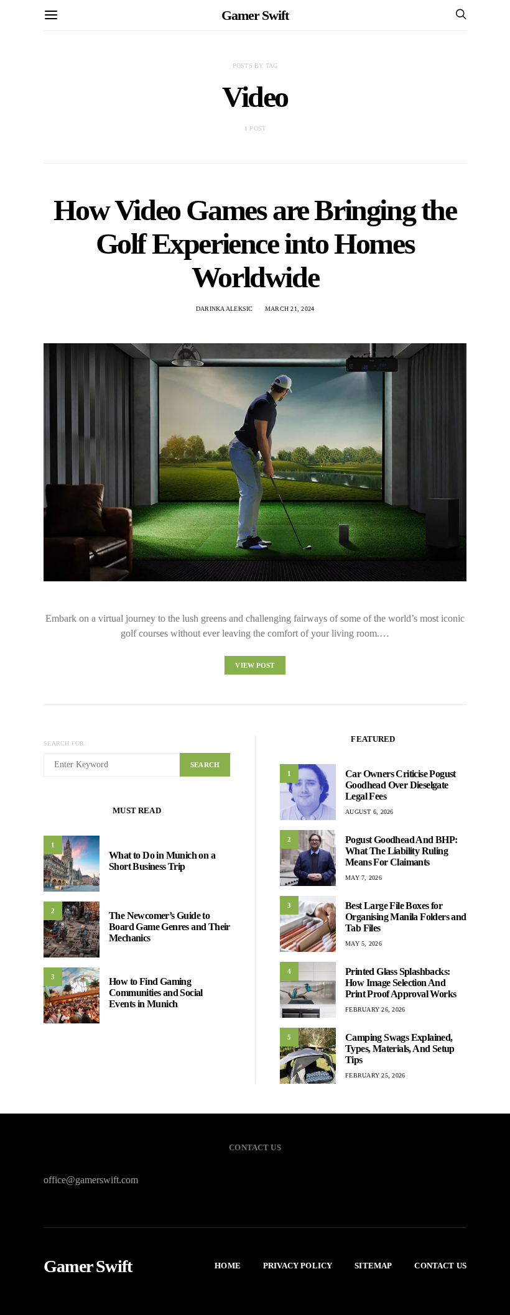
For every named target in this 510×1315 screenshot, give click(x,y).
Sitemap (373, 1265)
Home (228, 1265)
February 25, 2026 (375, 1075)
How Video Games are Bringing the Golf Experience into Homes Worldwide (254, 243)
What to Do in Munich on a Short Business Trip (162, 861)
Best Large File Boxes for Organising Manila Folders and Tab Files (405, 916)
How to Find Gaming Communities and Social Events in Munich (156, 992)
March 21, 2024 (290, 308)
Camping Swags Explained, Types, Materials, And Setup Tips (400, 1048)
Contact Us (440, 1265)
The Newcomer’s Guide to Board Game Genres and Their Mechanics (169, 926)
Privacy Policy (297, 1265)
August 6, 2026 (369, 811)
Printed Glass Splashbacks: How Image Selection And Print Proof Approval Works (400, 982)
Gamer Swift (255, 15)
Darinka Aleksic (224, 308)
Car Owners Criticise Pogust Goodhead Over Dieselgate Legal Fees (400, 784)
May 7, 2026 (363, 877)
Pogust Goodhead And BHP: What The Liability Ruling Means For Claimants (401, 850)
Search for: (65, 743)
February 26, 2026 (375, 1009)
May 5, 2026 (363, 943)
